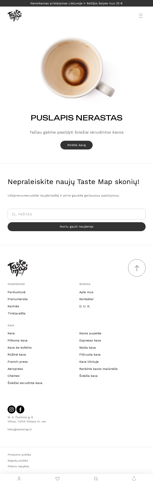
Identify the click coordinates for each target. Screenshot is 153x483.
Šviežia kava (88, 376)
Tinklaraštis (17, 313)
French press (18, 362)
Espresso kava (90, 340)
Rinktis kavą (76, 145)
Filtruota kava (90, 354)
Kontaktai (86, 299)
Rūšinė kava (17, 354)
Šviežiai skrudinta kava (25, 383)
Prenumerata (18, 299)
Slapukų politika (18, 460)
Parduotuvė (17, 292)
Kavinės (13, 306)
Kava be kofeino (20, 347)
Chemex (14, 376)
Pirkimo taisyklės (18, 466)
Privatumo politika (19, 454)
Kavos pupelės (90, 333)
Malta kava (87, 347)
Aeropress (15, 369)
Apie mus (86, 292)
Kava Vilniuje (89, 362)
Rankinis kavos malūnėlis (98, 369)
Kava (11, 333)
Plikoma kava (17, 340)
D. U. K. (84, 306)
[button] (96, 478)
